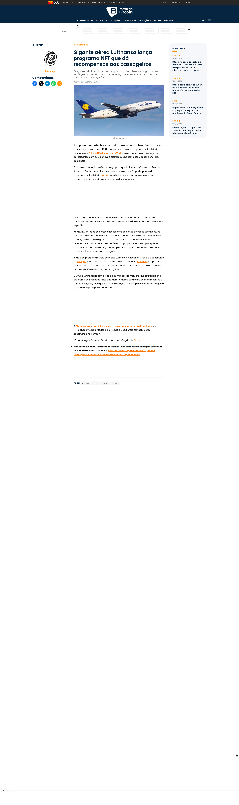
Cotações (115, 20)
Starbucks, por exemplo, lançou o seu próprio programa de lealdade (114, 326)
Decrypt (50, 71)
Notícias (100, 20)
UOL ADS (120, 3)
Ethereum (169, 20)
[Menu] (209, 20)
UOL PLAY (111, 3)
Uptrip (104, 175)
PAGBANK (92, 3)
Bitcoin (158, 20)
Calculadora (129, 20)
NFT (95, 383)
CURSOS (101, 3)
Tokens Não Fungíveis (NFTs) (105, 153)
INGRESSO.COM (69, 3)
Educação (143, 20)
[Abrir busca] (203, 20)
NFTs (105, 383)
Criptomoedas (81, 45)
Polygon (81, 261)
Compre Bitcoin (85, 20)
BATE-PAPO (176, 3)
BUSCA (163, 3)
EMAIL (188, 3)
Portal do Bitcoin (119, 12)
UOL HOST (82, 3)
